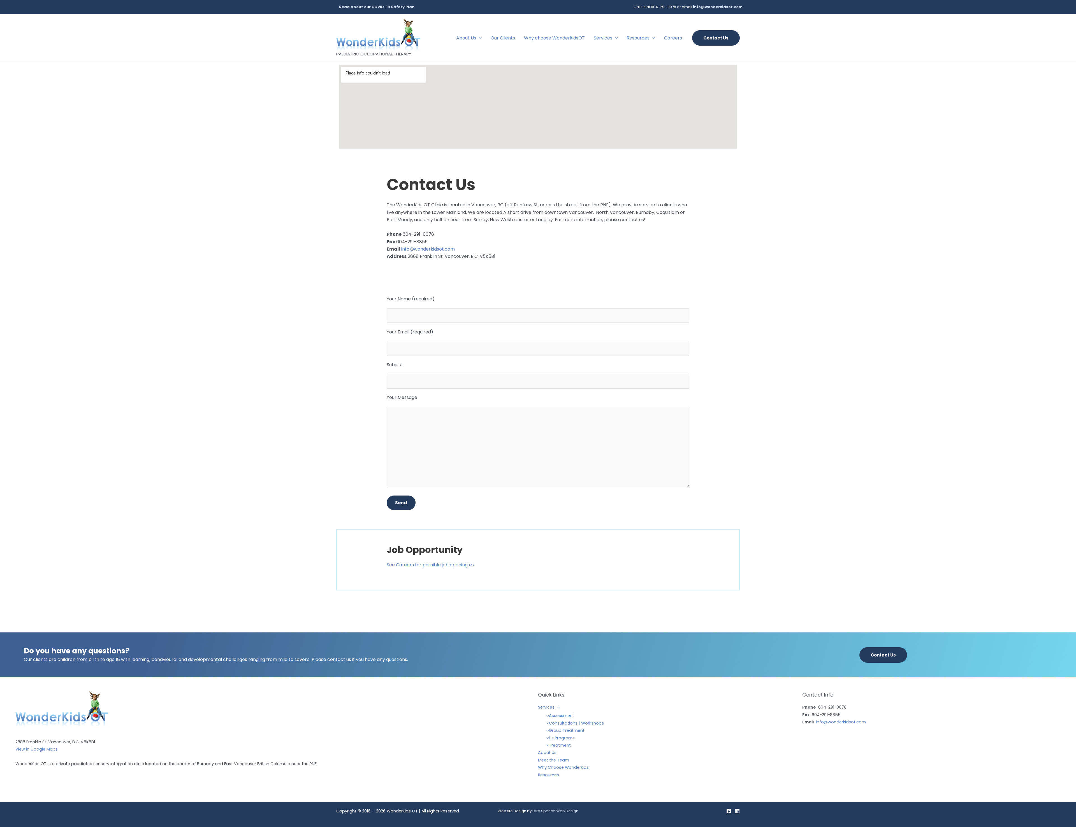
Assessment (561, 715)
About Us (466, 38)
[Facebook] (728, 811)
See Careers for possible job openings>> (431, 565)
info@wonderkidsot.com (718, 7)
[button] (479, 38)
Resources (638, 38)
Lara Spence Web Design (555, 811)
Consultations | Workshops (576, 723)
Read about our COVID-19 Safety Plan (376, 7)
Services (603, 38)
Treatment (560, 745)
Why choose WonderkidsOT (554, 38)
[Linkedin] (737, 811)
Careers (673, 38)
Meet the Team (553, 760)
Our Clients (503, 38)
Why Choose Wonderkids (563, 767)
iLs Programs (562, 738)
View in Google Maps (36, 749)
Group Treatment (567, 730)
